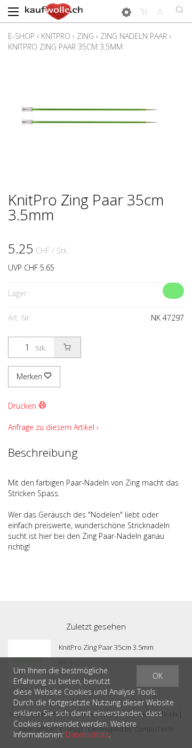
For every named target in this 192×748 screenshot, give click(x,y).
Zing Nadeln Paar (133, 36)
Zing (85, 36)
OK (158, 676)
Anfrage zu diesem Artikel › (53, 427)
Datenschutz (87, 734)
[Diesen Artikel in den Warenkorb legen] (67, 347)
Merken (30, 376)
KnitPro (55, 36)
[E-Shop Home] (54, 10)
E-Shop (21, 36)
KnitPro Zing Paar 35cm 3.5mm (65, 47)
